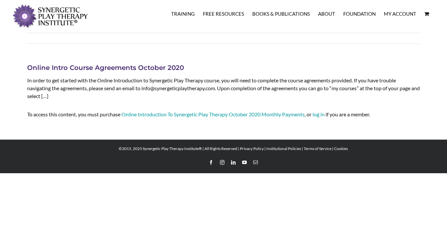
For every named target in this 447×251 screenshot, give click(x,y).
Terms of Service (317, 148)
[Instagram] (222, 162)
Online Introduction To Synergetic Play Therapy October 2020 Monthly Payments (213, 114)
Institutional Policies (283, 148)
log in (319, 114)
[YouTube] (244, 162)
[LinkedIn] (233, 162)
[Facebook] (211, 162)
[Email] (255, 162)
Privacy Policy (252, 148)
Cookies (341, 148)
